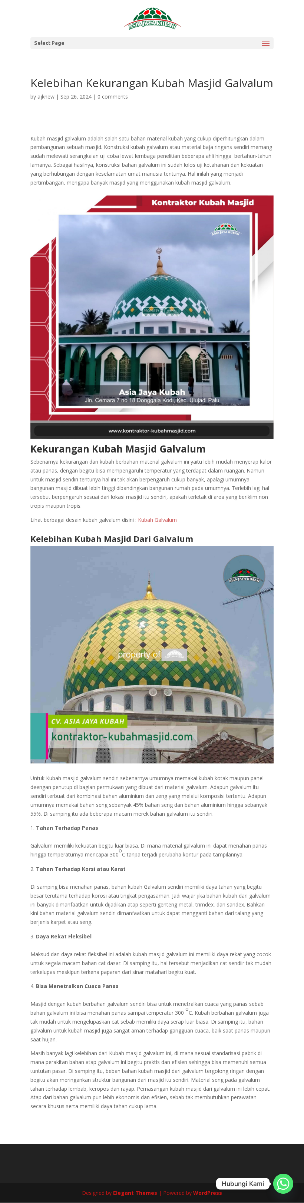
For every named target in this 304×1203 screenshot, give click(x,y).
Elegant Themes (135, 1192)
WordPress (207, 1192)
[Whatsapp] (283, 1184)
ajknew (45, 96)
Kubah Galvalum (157, 519)
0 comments (113, 96)
